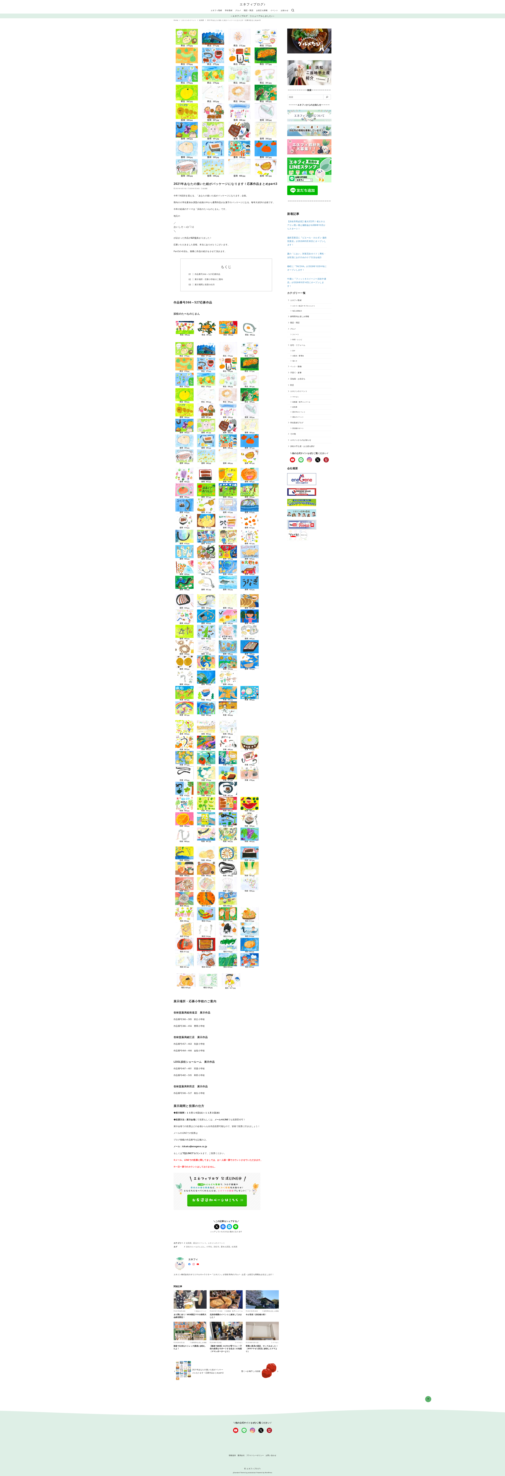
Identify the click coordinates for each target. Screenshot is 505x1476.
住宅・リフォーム (297, 345)
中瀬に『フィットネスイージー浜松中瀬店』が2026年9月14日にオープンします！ (306, 282)
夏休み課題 (225, 1246)
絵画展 (201, 20)
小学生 (209, 1246)
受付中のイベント (298, 412)
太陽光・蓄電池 (298, 356)
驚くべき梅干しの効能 (250, 1371)
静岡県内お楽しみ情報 (299, 316)
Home (176, 20)
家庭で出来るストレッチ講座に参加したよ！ (190, 1347)
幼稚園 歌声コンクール (301, 402)
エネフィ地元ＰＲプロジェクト (303, 306)
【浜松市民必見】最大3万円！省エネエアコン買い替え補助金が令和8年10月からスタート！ (306, 225)
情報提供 (232, 1455)
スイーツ (295, 334)
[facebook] (189, 1263)
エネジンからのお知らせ (300, 440)
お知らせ (284, 10)
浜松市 (216, 1246)
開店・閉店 (248, 10)
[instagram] (193, 1263)
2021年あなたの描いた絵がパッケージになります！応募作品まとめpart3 (234, 20)
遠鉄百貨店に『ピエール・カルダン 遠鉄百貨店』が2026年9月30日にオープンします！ (307, 241)
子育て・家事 (296, 372)
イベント (274, 10)
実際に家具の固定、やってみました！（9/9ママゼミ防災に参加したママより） (262, 1348)
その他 (293, 434)
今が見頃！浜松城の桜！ (256, 1314)
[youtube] (198, 1263)
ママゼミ (295, 397)
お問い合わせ (271, 1455)
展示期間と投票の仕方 (205, 284)
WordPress (268, 1472)
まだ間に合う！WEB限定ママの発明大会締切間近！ (190, 1315)
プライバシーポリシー (255, 1455)
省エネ (294, 361)
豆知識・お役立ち (297, 379)
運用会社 (241, 1455)
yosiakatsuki (251, 1472)
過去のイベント (199, 1243)
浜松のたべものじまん (195, 1246)
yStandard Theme (239, 1472)
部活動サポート (298, 428)
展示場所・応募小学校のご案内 (209, 279)
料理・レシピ (297, 340)
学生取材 (229, 10)
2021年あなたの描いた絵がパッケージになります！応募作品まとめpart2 (208, 1371)
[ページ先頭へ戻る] (428, 1399)
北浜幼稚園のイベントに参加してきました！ (226, 1315)
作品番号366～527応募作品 (207, 274)
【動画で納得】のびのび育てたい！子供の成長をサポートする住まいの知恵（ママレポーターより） (226, 1348)
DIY (293, 351)
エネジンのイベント (188, 20)
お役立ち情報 (261, 10)
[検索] (292, 10)
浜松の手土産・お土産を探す (302, 446)
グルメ (238, 10)
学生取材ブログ (297, 422)
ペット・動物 (296, 366)
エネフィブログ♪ (253, 4)
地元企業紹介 (297, 311)
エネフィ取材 (216, 10)
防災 (292, 385)
